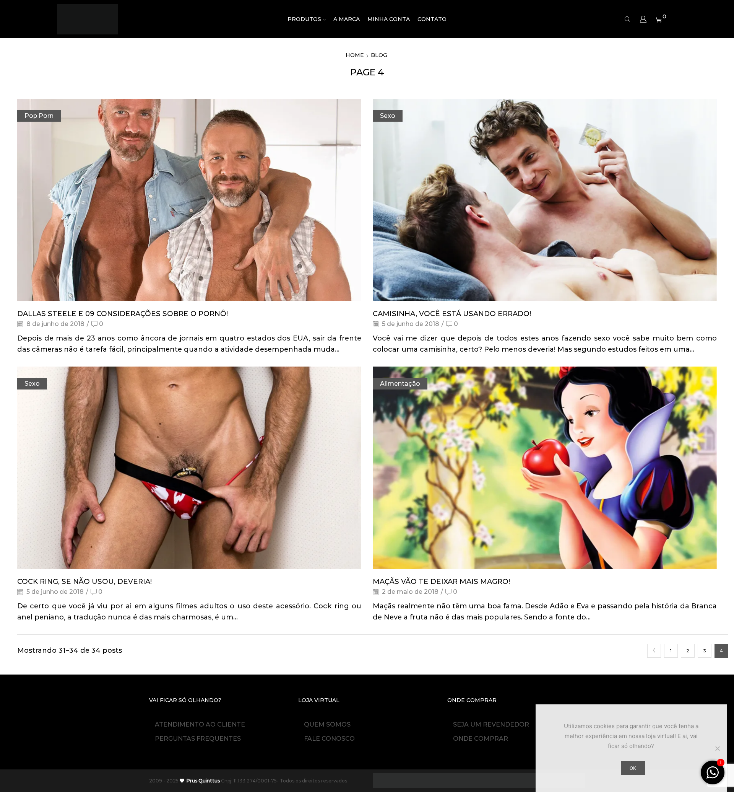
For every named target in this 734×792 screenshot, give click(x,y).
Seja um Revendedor (491, 724)
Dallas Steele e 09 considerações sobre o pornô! (122, 313)
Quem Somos (327, 724)
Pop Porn (39, 115)
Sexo (387, 115)
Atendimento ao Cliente (200, 724)
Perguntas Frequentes (198, 738)
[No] (717, 748)
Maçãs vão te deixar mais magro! (441, 581)
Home (355, 55)
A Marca (346, 19)
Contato (432, 19)
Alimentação (400, 383)
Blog (379, 55)
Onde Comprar (480, 738)
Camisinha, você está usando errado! (452, 313)
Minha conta (388, 19)
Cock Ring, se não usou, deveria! (84, 581)
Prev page (654, 651)
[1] (712, 776)
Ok (633, 768)
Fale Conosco (329, 738)
